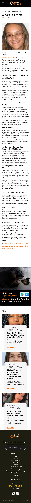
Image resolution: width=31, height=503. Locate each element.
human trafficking (14, 245)
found (26, 243)
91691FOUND (15, 486)
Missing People (15, 460)
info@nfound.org (15, 488)
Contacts (15, 475)
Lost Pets (15, 463)
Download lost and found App (15, 471)
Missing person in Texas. (8, 57)
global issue (5, 245)
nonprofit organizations (22, 246)
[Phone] (13, 493)
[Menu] (3, 3)
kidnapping (22, 245)
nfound (13, 246)
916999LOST (15, 483)
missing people (6, 246)
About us (15, 458)
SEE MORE (10, 347)
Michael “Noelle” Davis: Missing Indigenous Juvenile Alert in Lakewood (14, 374)
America (17, 243)
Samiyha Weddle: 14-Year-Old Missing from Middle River (15, 335)
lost (27, 245)
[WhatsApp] (17, 493)
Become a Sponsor (15, 467)
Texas (11, 248)
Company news (11, 329)
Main (15, 456)
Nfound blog (15, 469)
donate (22, 243)
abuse (13, 243)
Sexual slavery (6, 248)
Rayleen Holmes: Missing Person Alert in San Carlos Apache (15, 414)
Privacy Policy (15, 473)
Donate (15, 465)
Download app (13, 447)
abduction (8, 243)
